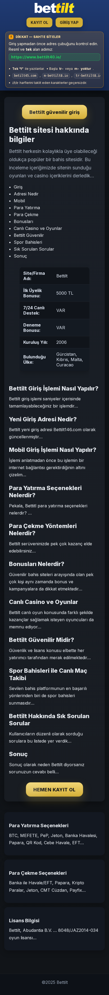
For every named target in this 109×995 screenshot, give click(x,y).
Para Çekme (26, 214)
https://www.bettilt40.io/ (36, 57)
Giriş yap (69, 22)
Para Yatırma (27, 207)
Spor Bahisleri (28, 242)
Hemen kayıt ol (54, 789)
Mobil (19, 200)
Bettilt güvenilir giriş (54, 112)
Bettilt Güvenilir (29, 235)
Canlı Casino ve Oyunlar (38, 228)
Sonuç (20, 256)
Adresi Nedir (26, 193)
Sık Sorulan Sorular (34, 249)
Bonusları (23, 221)
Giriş (18, 187)
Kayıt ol (39, 22)
